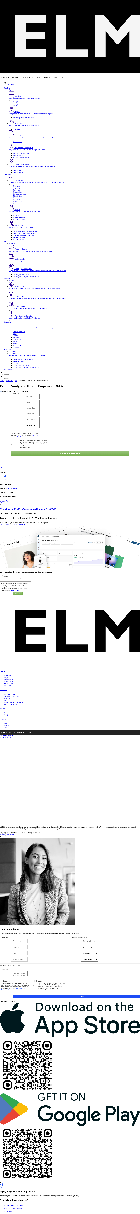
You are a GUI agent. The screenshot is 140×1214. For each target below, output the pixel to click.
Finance (16, 216)
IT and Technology (19, 219)
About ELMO (3, 690)
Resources (57, 77)
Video (15, 343)
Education (16, 190)
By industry (36, 181)
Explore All (4, 501)
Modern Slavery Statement (13, 702)
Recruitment (25, 124)
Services (25, 77)
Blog (16, 381)
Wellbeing (16, 106)
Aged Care (17, 188)
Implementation (17, 260)
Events (15, 342)
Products (4, 77)
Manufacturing (18, 196)
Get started (10, 84)
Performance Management (27, 149)
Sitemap (7, 727)
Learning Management (32, 165)
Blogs (15, 334)
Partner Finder (37, 297)
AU (1, 736)
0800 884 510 (7, 738)
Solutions (14, 77)
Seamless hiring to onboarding (23, 235)
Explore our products (19, 524)
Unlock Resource (70, 453)
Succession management (21, 157)
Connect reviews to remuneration (24, 233)
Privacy (7, 700)
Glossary (16, 347)
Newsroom (17, 340)
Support (16, 363)
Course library (18, 172)
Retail (15, 204)
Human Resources (19, 218)
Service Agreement (11, 704)
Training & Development (37, 270)
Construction (17, 192)
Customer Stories (19, 332)
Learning (7, 685)
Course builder (18, 170)
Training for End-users (21, 275)
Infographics (17, 345)
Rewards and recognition (21, 154)
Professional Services (20, 198)
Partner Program (35, 287)
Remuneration (18, 155)
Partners (47, 77)
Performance (8, 680)
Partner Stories (29, 307)
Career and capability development (25, 231)
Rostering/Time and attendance (23, 118)
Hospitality (17, 200)
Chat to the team (5, 524)
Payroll (31, 113)
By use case (22, 226)
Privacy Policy (14, 590)
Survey (15, 104)
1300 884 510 (8, 736)
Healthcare (17, 186)
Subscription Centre (7, 835)
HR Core (24, 97)
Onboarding (17, 129)
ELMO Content (11, 489)
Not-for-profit (18, 202)
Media (6, 725)
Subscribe (18, 593)
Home (2, 381)
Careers (7, 698)
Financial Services (19, 194)
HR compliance (18, 239)
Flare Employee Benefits (24, 317)
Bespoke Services (19, 361)
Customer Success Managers (23, 359)
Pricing (6, 724)
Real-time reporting (19, 237)
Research (16, 338)
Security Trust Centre (11, 696)
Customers (36, 77)
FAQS (6, 715)
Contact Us (3, 719)
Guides (15, 336)
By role (24, 211)
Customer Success (30, 250)
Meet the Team (9, 694)
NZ (1, 738)
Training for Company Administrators (26, 277)
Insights (15, 102)
